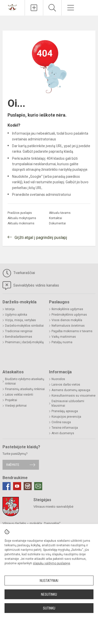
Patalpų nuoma (62, 342)
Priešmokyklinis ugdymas (69, 314)
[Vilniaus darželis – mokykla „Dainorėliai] (12, 7)
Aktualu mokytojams (22, 218)
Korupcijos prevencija (66, 416)
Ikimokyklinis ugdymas (67, 309)
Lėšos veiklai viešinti (19, 394)
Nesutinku (49, 594)
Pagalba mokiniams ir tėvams (72, 331)
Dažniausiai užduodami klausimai (68, 403)
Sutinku (49, 608)
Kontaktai (55, 218)
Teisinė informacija (65, 427)
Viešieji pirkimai (16, 405)
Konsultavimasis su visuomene (73, 395)
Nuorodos (58, 379)
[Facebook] (7, 486)
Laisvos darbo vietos (66, 384)
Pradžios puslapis (20, 213)
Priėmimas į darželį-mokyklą (24, 342)
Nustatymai (49, 581)
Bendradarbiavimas (18, 336)
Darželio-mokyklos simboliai (24, 325)
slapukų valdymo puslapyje (51, 563)
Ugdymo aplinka (16, 314)
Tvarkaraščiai (23, 273)
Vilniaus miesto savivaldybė (53, 506)
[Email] (38, 486)
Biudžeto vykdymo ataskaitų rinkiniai (24, 381)
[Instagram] (28, 486)
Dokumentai (57, 223)
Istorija (10, 309)
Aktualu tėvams (60, 213)
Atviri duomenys (63, 433)
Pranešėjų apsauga (65, 411)
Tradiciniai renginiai (18, 331)
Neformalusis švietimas (68, 325)
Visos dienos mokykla (67, 320)
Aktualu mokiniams (21, 223)
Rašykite (12, 465)
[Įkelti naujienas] (34, 8)
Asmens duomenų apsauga (71, 390)
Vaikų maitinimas (64, 336)
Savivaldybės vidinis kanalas (35, 285)
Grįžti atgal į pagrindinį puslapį (41, 237)
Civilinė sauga (61, 422)
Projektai (11, 400)
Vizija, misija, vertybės (20, 320)
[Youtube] (17, 486)
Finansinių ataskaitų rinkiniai (25, 389)
